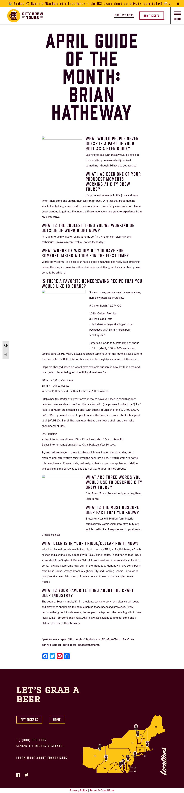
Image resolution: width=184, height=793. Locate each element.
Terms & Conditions (102, 790)
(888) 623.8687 (34, 740)
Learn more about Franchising (41, 758)
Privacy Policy (79, 790)
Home (57, 719)
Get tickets (29, 719)
